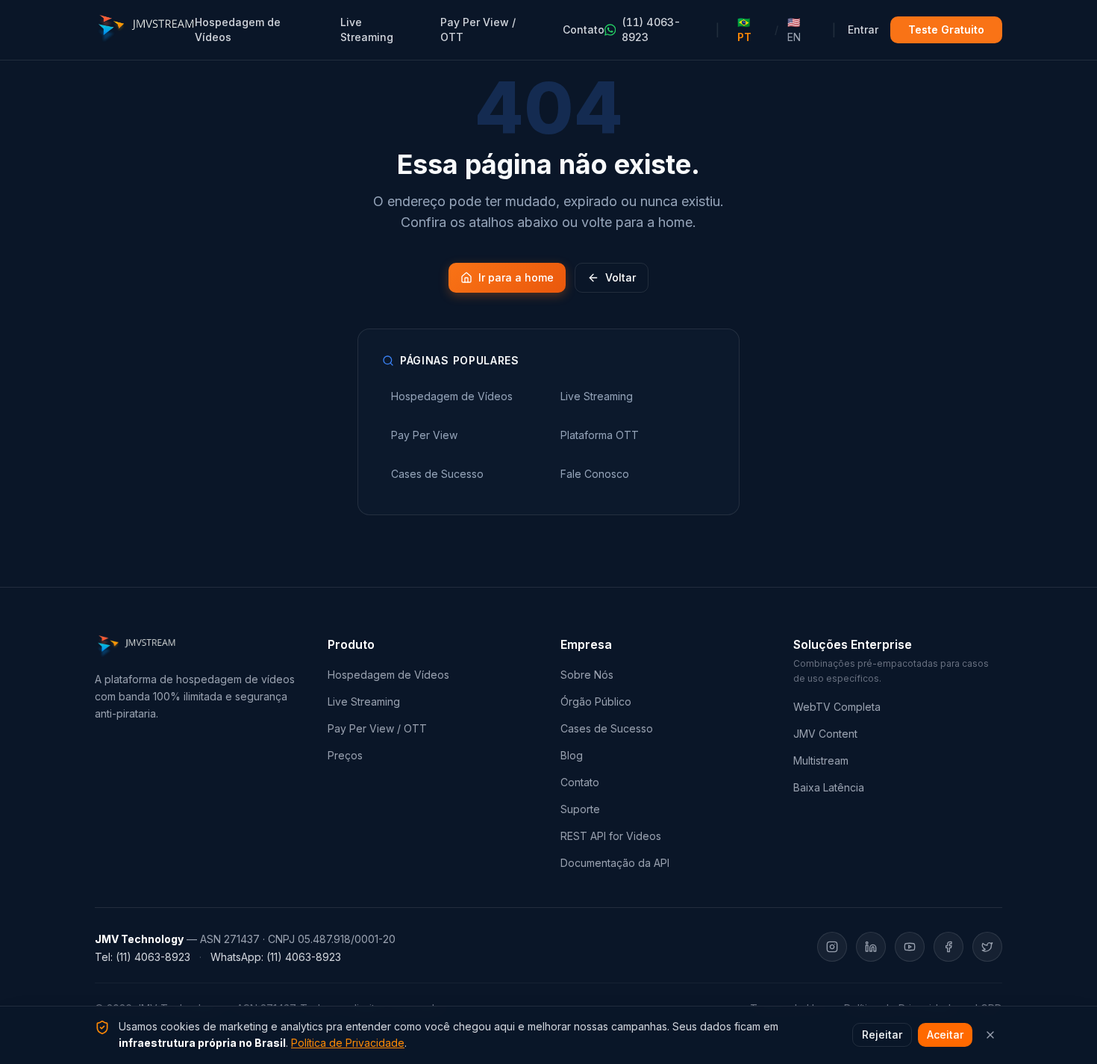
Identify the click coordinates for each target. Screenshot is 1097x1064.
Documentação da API (614, 862)
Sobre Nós (586, 674)
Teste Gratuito (946, 29)
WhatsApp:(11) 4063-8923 (275, 957)
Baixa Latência (828, 787)
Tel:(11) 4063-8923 (142, 957)
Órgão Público (595, 701)
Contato (583, 29)
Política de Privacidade (347, 1042)
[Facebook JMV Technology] (948, 947)
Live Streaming (366, 29)
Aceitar (945, 1034)
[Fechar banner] (990, 1035)
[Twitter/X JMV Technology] (987, 947)
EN (794, 29)
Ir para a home (516, 277)
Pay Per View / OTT (478, 29)
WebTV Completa (837, 706)
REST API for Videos (610, 836)
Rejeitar (882, 1034)
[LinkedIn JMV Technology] (871, 947)
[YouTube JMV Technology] (910, 947)
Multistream (820, 760)
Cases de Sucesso (606, 728)
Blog (571, 755)
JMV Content (825, 733)
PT (744, 29)
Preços (345, 755)
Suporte (580, 809)
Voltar (620, 277)
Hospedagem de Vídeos (238, 29)
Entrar (863, 29)
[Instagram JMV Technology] (832, 947)
